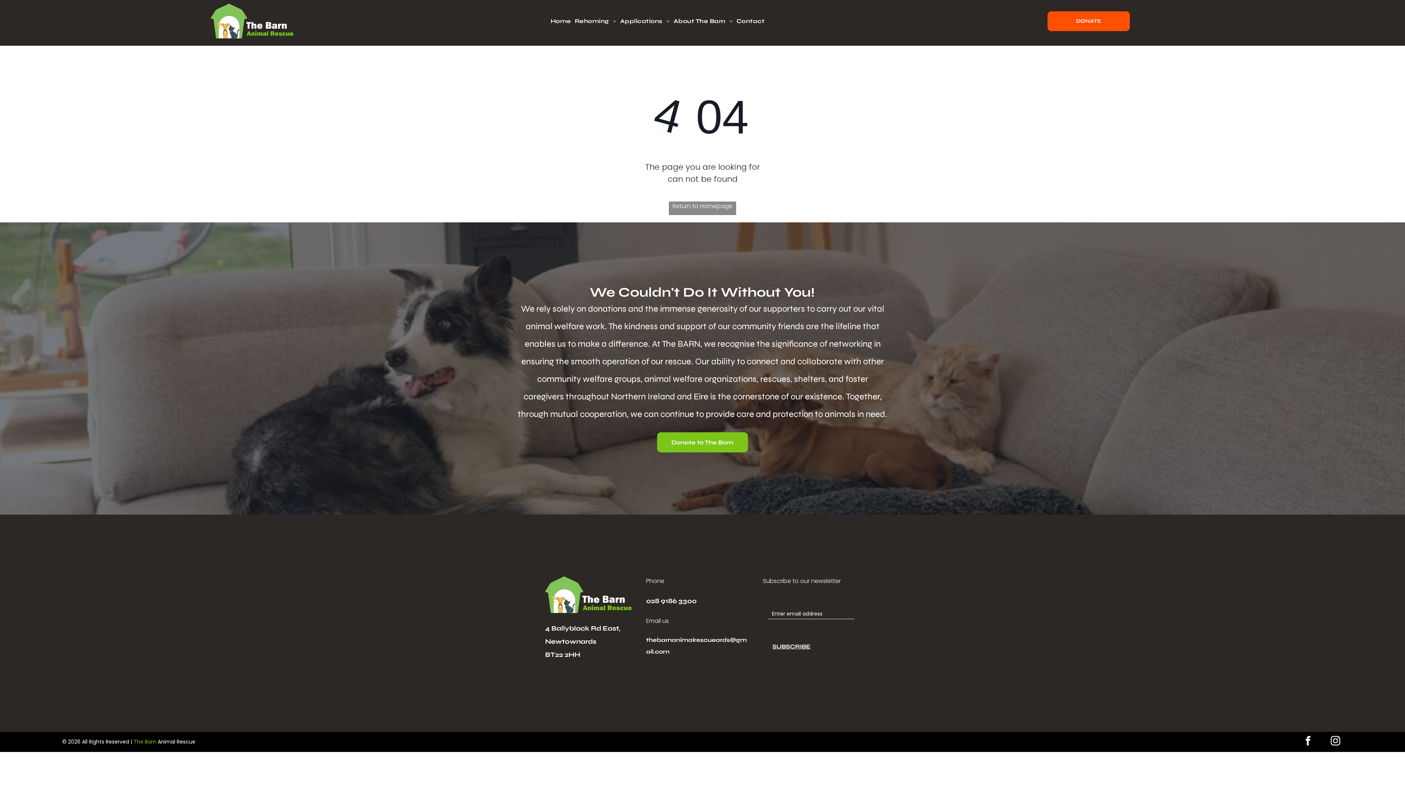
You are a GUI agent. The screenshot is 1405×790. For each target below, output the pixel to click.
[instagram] (1335, 742)
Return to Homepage (702, 206)
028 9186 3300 (671, 601)
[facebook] (1308, 742)
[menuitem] (563, 21)
